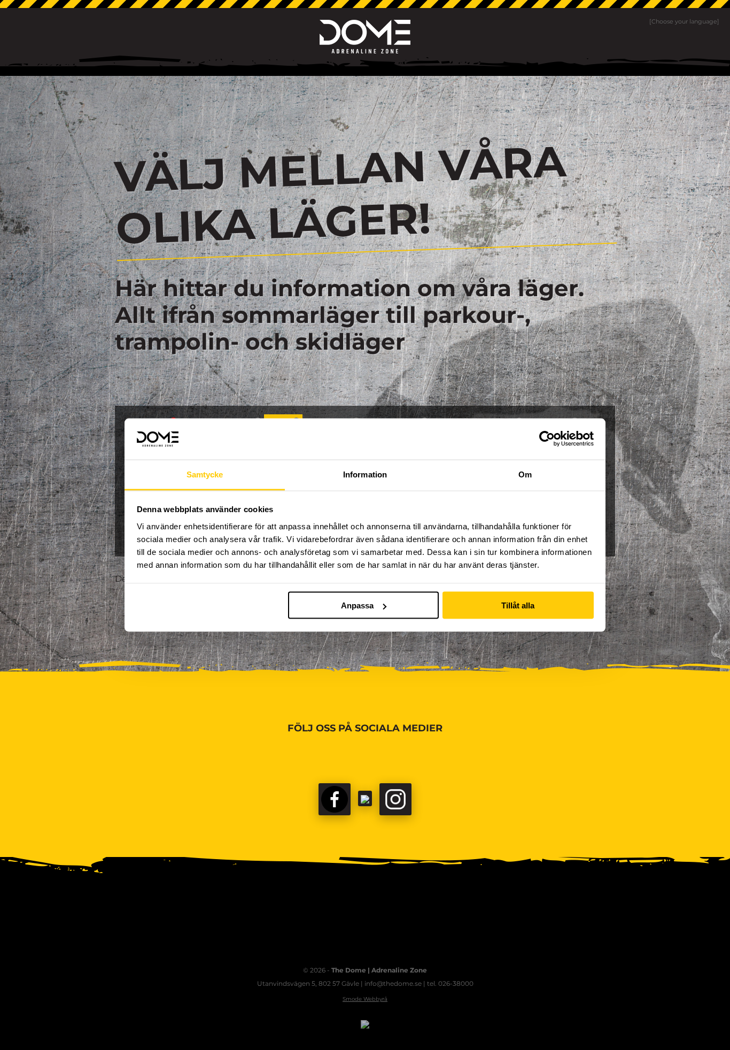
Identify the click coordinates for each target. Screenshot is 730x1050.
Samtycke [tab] (205, 473)
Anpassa (357, 605)
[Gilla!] (335, 799)
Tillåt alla (517, 605)
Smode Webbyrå (365, 998)
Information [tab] (365, 473)
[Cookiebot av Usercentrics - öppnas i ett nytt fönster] (547, 439)
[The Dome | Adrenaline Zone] (365, 37)
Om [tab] (525, 473)
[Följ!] (365, 798)
